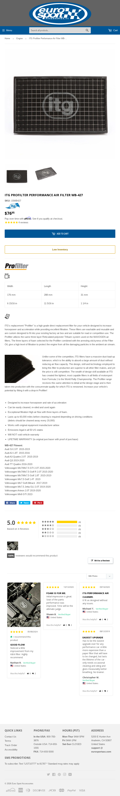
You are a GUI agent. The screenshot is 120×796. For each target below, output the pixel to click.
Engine (19, 38)
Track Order (11, 745)
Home (7, 38)
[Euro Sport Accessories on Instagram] (64, 774)
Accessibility (11, 749)
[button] (29, 673)
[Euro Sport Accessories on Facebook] (53, 774)
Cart (115, 30)
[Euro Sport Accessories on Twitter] (48, 774)
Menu (9, 30)
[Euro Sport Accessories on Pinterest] (59, 774)
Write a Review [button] (102, 560)
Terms (8, 740)
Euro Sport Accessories (22, 783)
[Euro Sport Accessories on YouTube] (70, 774)
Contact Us (10, 736)
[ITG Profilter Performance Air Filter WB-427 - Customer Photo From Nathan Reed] (12, 546)
